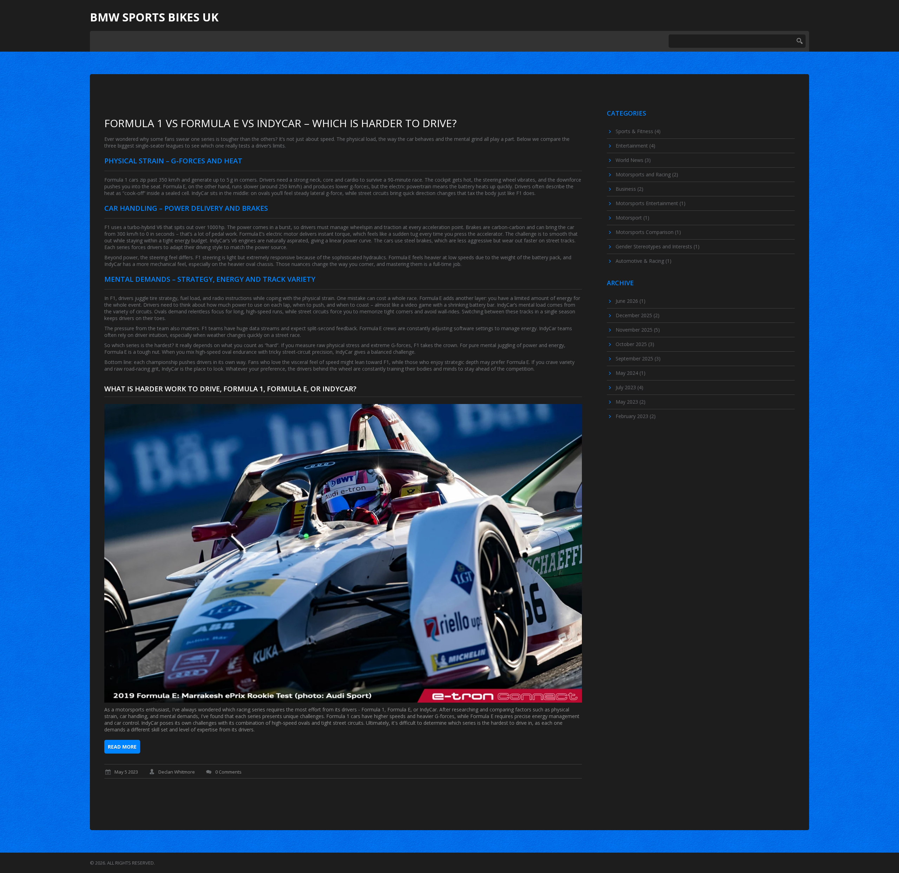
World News (633, 160)
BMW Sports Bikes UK (154, 17)
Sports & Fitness (638, 131)
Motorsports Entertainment (650, 203)
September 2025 (638, 358)
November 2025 (638, 329)
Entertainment (635, 145)
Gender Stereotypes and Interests (658, 246)
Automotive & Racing (643, 261)
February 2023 (636, 416)
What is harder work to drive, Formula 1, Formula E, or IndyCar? (230, 388)
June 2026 (630, 301)
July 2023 (629, 387)
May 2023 (630, 401)
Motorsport (632, 217)
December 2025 (638, 315)
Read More (122, 746)
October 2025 (635, 344)
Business (629, 188)
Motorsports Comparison (648, 232)
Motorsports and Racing (647, 174)
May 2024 (630, 373)
